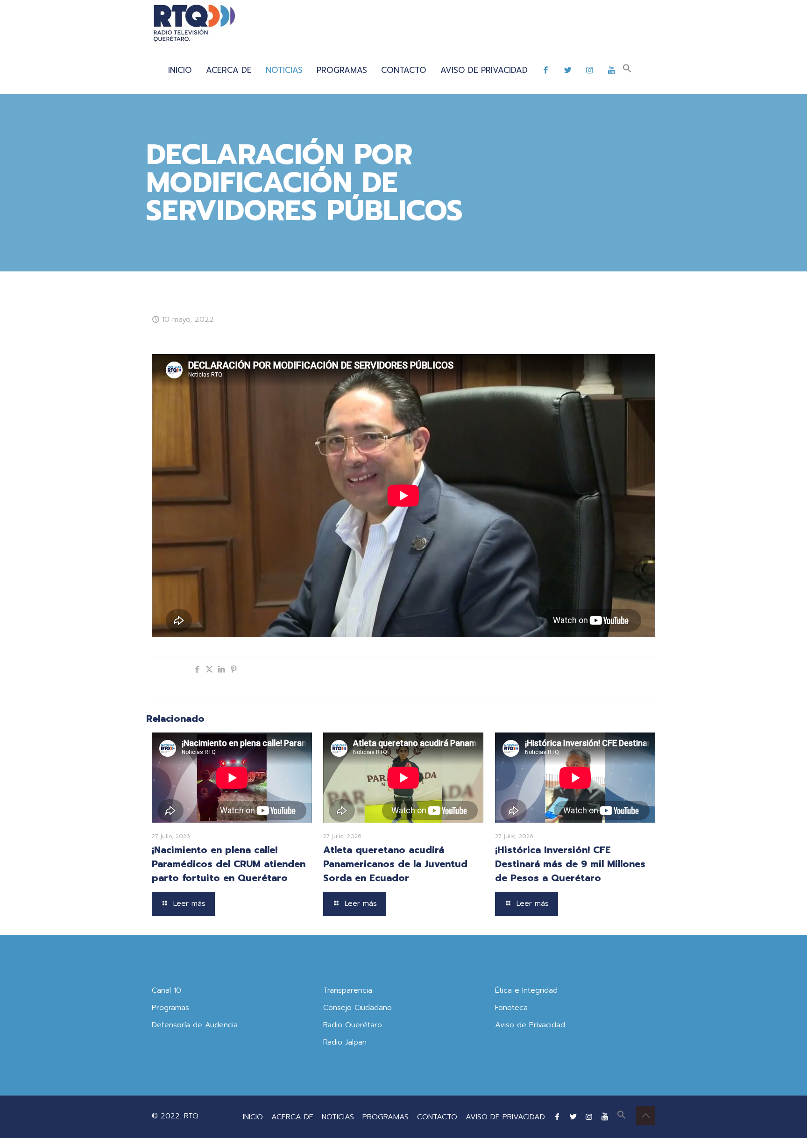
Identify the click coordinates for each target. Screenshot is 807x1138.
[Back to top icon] (645, 1115)
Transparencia (347, 990)
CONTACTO (437, 1117)
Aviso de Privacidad (530, 1025)
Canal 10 (166, 990)
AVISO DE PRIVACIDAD (505, 1117)
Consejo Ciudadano (357, 1007)
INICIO (253, 1117)
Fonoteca (511, 1007)
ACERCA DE (292, 1117)
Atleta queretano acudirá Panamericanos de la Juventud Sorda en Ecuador (395, 864)
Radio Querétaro (352, 1025)
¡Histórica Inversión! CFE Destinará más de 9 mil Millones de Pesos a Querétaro (570, 864)
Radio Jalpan (345, 1042)
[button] (627, 70)
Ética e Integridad (526, 990)
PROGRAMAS (385, 1117)
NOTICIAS (338, 1117)
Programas (170, 1007)
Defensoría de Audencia (195, 1025)
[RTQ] (194, 23)
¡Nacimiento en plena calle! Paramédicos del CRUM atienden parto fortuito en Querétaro (228, 864)
